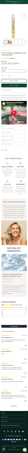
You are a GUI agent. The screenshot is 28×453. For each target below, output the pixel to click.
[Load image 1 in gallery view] (6, 42)
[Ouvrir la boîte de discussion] (25, 450)
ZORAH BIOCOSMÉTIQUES (14, 449)
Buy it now (14, 85)
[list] (14, 178)
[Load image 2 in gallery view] (10, 42)
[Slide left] (2, 2)
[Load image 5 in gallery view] (22, 42)
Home (2, 47)
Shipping (3, 64)
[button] (14, 63)
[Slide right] (25, 2)
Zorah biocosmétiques (12, 446)
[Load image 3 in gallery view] (14, 42)
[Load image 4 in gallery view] (18, 42)
